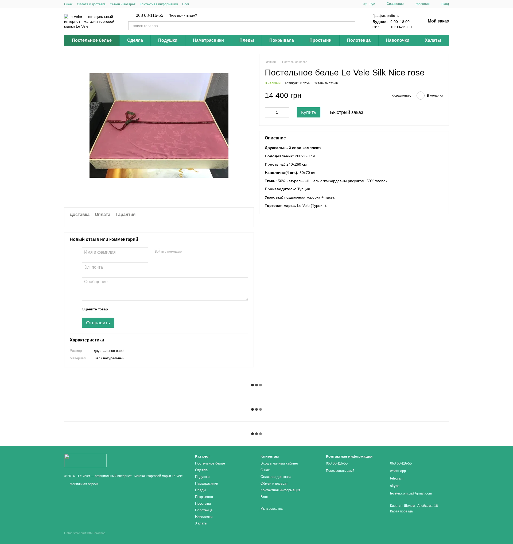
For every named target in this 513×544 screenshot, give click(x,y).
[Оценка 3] (134, 309)
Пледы (246, 40)
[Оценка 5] (151, 309)
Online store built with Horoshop (84, 533)
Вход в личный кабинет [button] (279, 463)
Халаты (433, 40)
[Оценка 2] (125, 309)
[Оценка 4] (142, 309)
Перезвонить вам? (183, 15)
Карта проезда (401, 511)
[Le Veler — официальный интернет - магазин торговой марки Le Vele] (85, 460)
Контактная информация (159, 4)
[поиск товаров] (351, 25)
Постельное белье (92, 40)
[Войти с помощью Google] (196, 251)
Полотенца (359, 40)
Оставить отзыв (326, 83)
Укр (364, 4)
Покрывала (281, 40)
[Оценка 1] (116, 309)
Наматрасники (208, 40)
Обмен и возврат (122, 4)
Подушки (167, 40)
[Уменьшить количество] (269, 112)
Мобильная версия (84, 484)
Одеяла (135, 40)
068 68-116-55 (149, 15)
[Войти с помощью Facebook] (187, 251)
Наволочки (397, 40)
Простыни (320, 40)
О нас (68, 4)
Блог (185, 4)
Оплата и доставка (91, 4)
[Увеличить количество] (285, 112)
